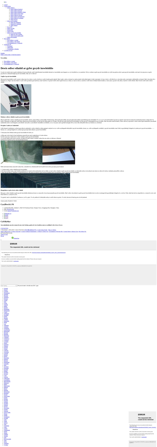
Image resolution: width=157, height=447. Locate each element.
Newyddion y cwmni (12, 40)
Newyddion (7, 38)
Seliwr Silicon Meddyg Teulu (18, 12)
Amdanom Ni (7, 44)
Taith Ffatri (10, 47)
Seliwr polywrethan (12, 21)
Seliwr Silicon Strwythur (16, 13)
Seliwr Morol (13, 25)
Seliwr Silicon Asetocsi (16, 9)
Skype (2, 236)
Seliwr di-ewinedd (12, 37)
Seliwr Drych (13, 19)
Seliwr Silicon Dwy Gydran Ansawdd (10, 231)
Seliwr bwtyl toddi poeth (16, 35)
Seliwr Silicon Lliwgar (16, 15)
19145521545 (10, 209)
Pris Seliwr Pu (82, 231)
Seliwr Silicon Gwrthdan (16, 18)
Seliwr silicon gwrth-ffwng (17, 16)
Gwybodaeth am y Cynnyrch (14, 43)
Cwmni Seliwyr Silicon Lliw (70, 231)
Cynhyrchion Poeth (42, 230)
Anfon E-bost (4, 234)
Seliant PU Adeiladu (15, 24)
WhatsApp (16, 238)
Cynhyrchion (7, 6)
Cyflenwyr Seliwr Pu (42, 231)
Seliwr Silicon (10, 7)
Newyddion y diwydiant (13, 41)
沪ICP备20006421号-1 (31, 230)
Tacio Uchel (10, 31)
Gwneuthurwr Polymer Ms (56, 231)
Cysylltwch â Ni (8, 50)
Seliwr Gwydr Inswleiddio (14, 33)
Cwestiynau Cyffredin (13, 49)
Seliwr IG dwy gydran (16, 34)
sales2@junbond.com (13, 210)
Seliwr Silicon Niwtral (16, 10)
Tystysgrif (9, 46)
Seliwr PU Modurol (15, 22)
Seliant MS (10, 30)
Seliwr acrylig (10, 28)
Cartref (6, 4)
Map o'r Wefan (52, 230)
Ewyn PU (9, 27)
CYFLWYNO (4, 228)
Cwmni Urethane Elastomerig (28, 231)
